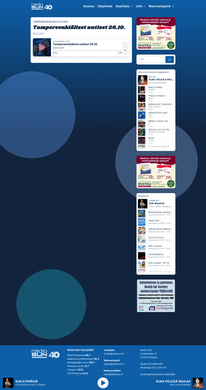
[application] (131, 6)
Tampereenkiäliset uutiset (50, 21)
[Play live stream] (103, 383)
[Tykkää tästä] (125, 44)
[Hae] (169, 59)
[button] (124, 6)
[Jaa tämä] (125, 50)
